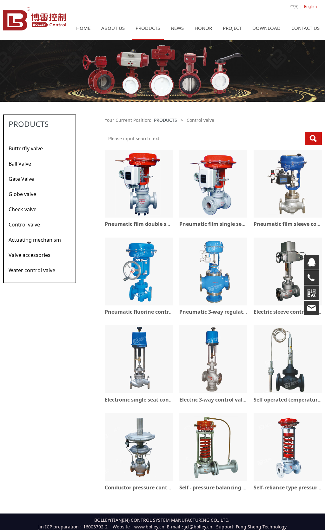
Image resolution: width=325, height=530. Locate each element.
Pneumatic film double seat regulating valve (161, 223)
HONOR (203, 28)
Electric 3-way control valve (213, 399)
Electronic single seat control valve (149, 399)
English (310, 6)
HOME (83, 28)
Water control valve (32, 270)
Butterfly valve (26, 148)
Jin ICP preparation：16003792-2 (73, 527)
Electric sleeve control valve (288, 311)
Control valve (24, 224)
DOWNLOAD (266, 28)
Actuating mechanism (35, 239)
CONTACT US (305, 28)
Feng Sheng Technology (261, 527)
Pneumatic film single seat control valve (230, 223)
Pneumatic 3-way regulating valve (222, 311)
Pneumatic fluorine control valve (146, 311)
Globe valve (22, 194)
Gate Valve (21, 178)
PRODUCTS (148, 28)
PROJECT (232, 28)
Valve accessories (29, 255)
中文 (294, 6)
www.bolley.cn (149, 527)
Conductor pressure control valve (147, 487)
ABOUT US (113, 28)
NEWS (177, 28)
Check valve (22, 209)
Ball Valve (20, 163)
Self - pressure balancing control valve (227, 487)
